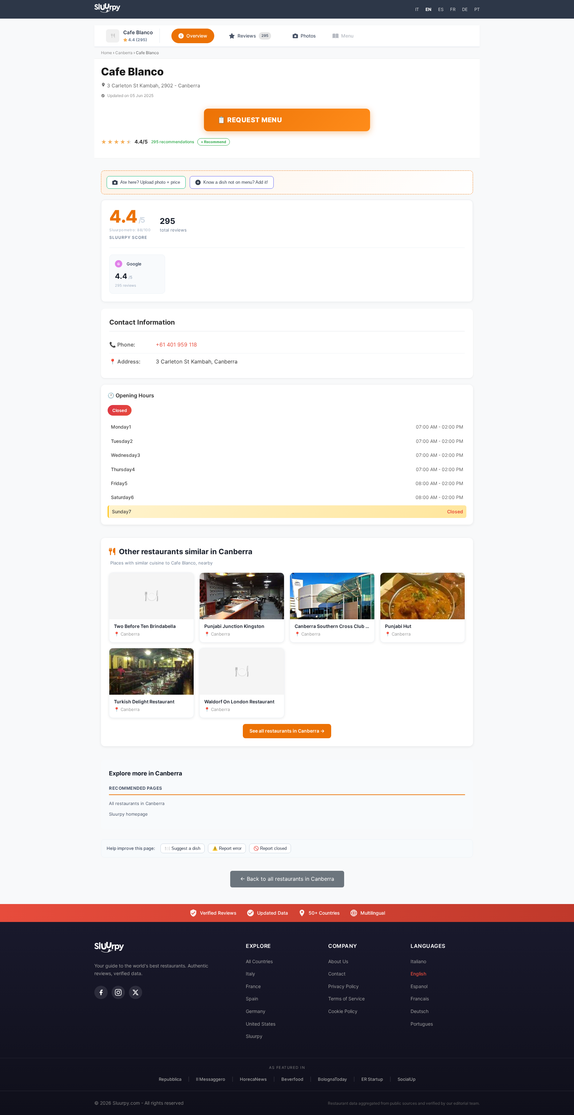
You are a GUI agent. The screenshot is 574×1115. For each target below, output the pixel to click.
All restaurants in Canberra (136, 803)
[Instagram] (118, 992)
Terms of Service (346, 998)
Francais (420, 998)
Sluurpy (254, 1036)
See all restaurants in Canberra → (287, 731)
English (418, 973)
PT (477, 9)
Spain (252, 998)
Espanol (419, 986)
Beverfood (292, 1079)
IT (417, 9)
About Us (338, 961)
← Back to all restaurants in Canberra (287, 878)
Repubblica (170, 1079)
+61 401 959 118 (176, 344)
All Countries (259, 961)
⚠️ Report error (226, 848)
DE (465, 9)
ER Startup (372, 1079)
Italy (250, 973)
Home (106, 52)
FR (452, 9)
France (253, 986)
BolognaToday (332, 1079)
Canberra (124, 52)
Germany (255, 1011)
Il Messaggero (210, 1079)
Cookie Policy (342, 1011)
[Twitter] (135, 992)
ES (440, 9)
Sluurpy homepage (128, 814)
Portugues (422, 1024)
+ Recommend (213, 142)
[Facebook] (101, 992)
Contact (336, 973)
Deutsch (420, 1011)
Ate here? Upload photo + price (150, 182)
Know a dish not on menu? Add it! (235, 182)
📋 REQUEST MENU (249, 120)
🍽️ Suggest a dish (182, 848)
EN (428, 9)
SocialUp (407, 1079)
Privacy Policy (343, 986)
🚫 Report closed (270, 848)
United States (260, 1024)
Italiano (418, 961)
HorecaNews (253, 1079)
